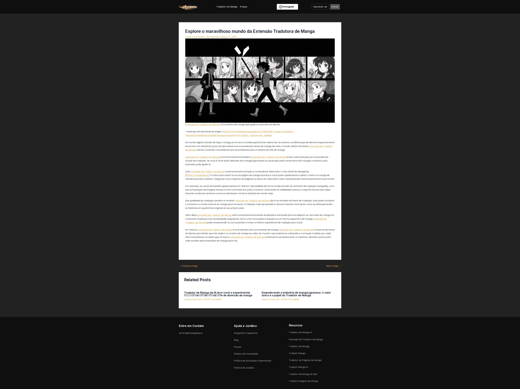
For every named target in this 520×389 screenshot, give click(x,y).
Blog (236, 340)
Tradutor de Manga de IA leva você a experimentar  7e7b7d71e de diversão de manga (218, 294)
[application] (295, 7)
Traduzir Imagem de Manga (303, 381)
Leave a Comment (195, 36)
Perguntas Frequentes (246, 333)
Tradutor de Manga (299, 346)
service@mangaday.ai (190, 333)
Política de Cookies (244, 367)
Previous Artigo (188, 266)
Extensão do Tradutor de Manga (306, 339)
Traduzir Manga (297, 353)
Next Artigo (333, 266)
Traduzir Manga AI (298, 367)
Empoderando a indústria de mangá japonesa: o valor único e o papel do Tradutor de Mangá (296, 294)
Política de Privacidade (246, 353)
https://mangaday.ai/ (197, 175)
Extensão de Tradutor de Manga (202, 124)
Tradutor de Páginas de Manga (305, 360)
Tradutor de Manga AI (300, 332)
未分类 (207, 299)
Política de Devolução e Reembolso (252, 360)
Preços (237, 346)
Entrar (335, 6)
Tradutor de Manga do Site (303, 374)
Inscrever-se (320, 6)
